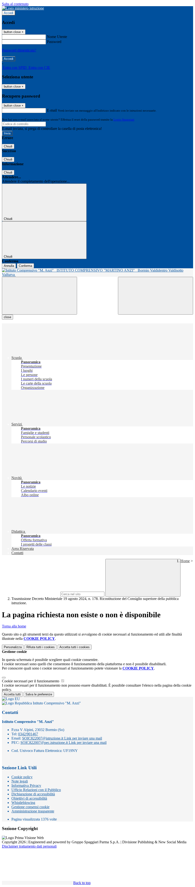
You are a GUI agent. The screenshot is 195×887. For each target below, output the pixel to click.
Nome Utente (57, 37)
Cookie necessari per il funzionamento (31, 681)
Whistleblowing (23, 803)
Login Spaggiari (123, 119)
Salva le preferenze (38, 694)
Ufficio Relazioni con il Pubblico (36, 790)
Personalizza (13, 647)
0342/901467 (28, 734)
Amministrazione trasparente (32, 811)
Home (185, 561)
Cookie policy (22, 777)
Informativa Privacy (26, 785)
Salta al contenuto (15, 4)
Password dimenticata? (19, 50)
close (7, 317)
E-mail (52, 110)
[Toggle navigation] (39, 296)
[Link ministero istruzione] (23, 8)
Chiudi (8, 146)
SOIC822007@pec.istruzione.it (63, 743)
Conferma (25, 266)
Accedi (8, 13)
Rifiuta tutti (40, 647)
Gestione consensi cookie (30, 807)
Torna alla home (14, 626)
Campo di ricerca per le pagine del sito (30, 594)
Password (54, 42)
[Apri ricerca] (155, 296)
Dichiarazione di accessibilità (33, 794)
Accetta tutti (74, 647)
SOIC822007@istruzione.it (62, 738)
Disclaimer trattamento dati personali (29, 846)
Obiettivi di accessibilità (29, 798)
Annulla (9, 266)
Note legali (19, 781)
